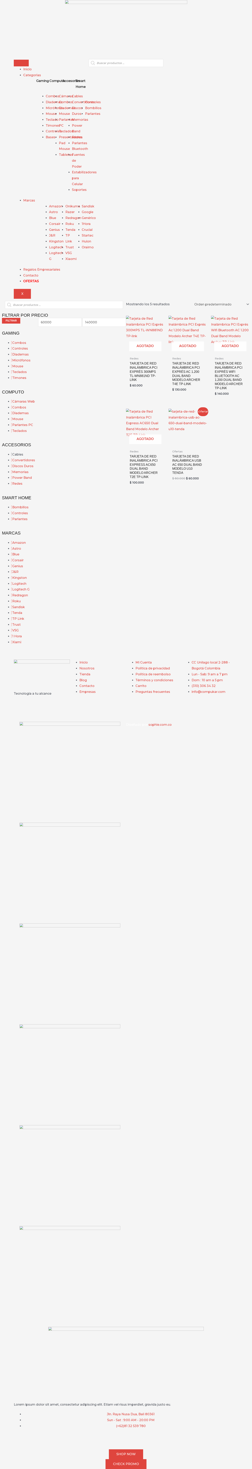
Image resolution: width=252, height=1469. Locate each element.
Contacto (30, 275)
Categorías (32, 75)
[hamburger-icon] (21, 63)
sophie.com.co (160, 725)
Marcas (29, 200)
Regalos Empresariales (41, 269)
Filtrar (11, 320)
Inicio (27, 69)
